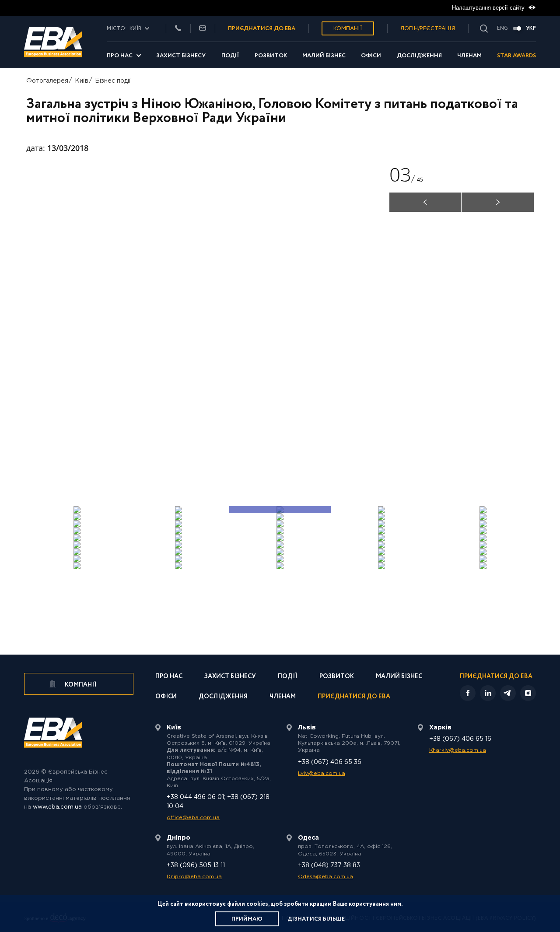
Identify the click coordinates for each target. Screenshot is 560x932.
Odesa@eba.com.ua (325, 876)
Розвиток (271, 56)
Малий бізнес (324, 56)
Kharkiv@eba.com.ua (457, 750)
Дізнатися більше (316, 919)
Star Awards (516, 56)
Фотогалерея (47, 81)
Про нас (120, 56)
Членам (469, 56)
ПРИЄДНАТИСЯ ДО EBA (261, 29)
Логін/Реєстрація (427, 29)
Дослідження (419, 56)
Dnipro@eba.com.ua (194, 876)
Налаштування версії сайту (489, 7)
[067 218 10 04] (178, 29)
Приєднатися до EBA (354, 697)
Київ (81, 81)
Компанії (347, 29)
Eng (502, 28)
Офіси (371, 56)
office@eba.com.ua (193, 817)
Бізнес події (113, 81)
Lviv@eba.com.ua (321, 773)
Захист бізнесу (181, 56)
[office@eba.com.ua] (202, 29)
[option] (195, 327)
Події (230, 56)
